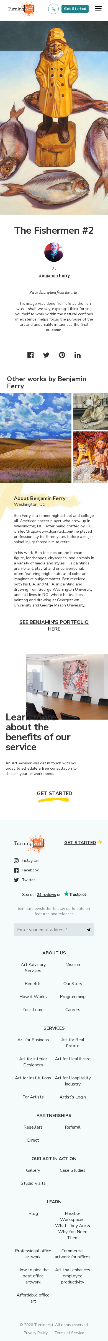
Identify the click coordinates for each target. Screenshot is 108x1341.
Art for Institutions (33, 1078)
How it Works (33, 997)
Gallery (33, 1170)
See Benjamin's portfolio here (54, 625)
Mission (72, 965)
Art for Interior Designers (33, 1062)
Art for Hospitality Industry (73, 1081)
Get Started (75, 8)
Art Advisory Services (33, 968)
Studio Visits (33, 1183)
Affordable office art (33, 1298)
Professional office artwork (33, 1254)
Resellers (33, 1127)
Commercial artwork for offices (73, 1254)
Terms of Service (69, 1332)
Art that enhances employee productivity (72, 1276)
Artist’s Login (73, 1097)
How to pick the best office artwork (33, 1276)
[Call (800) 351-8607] (53, 9)
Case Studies (73, 1170)
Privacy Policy (36, 1332)
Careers (72, 1010)
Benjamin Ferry (54, 275)
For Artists (33, 1097)
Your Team (33, 1010)
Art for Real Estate (72, 1043)
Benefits (33, 984)
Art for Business (33, 1040)
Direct (33, 1140)
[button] (98, 9)
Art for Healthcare (73, 1059)
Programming (73, 997)
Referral (73, 1127)
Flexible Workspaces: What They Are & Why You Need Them (72, 1225)
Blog (33, 1213)
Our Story (72, 984)
